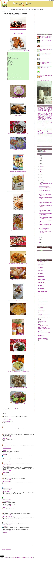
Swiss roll (41, 120)
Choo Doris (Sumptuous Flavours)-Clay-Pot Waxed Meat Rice (18, 133)
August (40, 171)
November (41, 166)
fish (42, 132)
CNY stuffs (43, 110)
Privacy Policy (34, 7)
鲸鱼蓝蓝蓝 (5, 438)
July (40, 172)
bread (51, 122)
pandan (45, 136)
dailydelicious (40, 270)
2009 (39, 242)
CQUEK (4, 450)
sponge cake (49, 140)
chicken (42, 127)
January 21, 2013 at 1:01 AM (7, 479)
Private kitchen (41, 119)
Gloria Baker (5, 477)
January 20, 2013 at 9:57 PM (7, 452)
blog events (40, 122)
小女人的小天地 (40, 307)
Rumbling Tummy (6, 491)
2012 (39, 237)
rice (51, 138)
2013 (39, 163)
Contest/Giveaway (49, 113)
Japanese (39, 116)
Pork (51, 118)
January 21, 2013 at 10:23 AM (7, 499)
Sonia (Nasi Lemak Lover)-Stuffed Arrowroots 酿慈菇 (18, 171)
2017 (39, 157)
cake (43, 125)
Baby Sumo (5, 472)
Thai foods (45, 120)
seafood (44, 139)
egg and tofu (49, 131)
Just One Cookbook (41, 279)
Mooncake (48, 117)
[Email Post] (17, 408)
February (41, 180)
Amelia (4, 415)
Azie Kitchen (40, 273)
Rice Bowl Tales (41, 288)
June (40, 174)
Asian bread (41, 107)
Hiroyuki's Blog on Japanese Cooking (43, 338)
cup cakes (41, 130)
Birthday (39, 109)
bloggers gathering (46, 122)
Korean (43, 116)
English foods (45, 114)
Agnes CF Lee (5, 466)
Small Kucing (5, 501)
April (40, 177)
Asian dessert (50, 107)
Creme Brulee (41, 222)
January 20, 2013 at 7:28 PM (7, 448)
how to (48, 133)
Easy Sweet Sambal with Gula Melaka (45, 224)
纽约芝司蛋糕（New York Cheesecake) (44, 314)
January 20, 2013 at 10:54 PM (7, 464)
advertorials (44, 121)
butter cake (49, 123)
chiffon (45, 127)
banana (48, 121)
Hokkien (51, 114)
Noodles (39, 118)
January (40, 182)
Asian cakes (45, 107)
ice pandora (40, 285)
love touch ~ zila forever (42, 298)
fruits (49, 132)
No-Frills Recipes (41, 304)
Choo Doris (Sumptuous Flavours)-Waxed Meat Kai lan (18, 351)
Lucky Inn (40, 331)
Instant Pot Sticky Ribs (41, 336)
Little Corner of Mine (6, 481)
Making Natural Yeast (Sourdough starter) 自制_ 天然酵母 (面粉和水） (44, 80)
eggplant (40, 132)
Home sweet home (40, 115)
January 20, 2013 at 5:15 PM (7, 436)
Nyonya (43, 118)
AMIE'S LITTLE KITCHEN (42, 261)
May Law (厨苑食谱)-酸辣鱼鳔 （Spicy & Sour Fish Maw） (18, 263)
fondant (47, 132)
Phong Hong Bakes (41, 276)
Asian (38, 107)
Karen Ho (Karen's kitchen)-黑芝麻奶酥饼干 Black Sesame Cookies (18, 371)
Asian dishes (40, 108)
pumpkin (39, 138)
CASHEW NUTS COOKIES (42, 321)
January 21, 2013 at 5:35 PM (7, 530)
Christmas (43, 113)
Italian (51, 115)
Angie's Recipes (41, 264)
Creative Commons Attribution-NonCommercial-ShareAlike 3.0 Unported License (23, 557)
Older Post (33, 545)
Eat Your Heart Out (41, 310)
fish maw (45, 132)
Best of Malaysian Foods (48, 108)
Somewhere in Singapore (7, 421)
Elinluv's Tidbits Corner (42, 327)
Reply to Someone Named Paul (43, 339)
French (48, 114)
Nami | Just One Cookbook (7, 516)
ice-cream (50, 133)
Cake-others (50, 110)
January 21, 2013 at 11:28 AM (7, 514)
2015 (39, 160)
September (41, 169)
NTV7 (51, 117)
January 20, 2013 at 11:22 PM (7, 470)
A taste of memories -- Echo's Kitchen (43, 324)
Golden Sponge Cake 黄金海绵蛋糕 (45, 40)
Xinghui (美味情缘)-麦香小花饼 (18, 149)
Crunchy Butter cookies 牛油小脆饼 (44, 190)
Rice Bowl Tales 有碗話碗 (7, 433)
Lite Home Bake (5, 461)
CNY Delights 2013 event (45, 109)
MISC (48, 116)
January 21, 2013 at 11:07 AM (7, 505)
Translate (44, 151)
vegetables (50, 142)
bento (51, 121)
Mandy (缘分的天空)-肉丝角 (18, 115)
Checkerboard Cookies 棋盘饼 (44, 186)
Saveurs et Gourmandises (42, 291)
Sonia (6, 557)
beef (49, 121)
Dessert (39, 114)
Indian (44, 115)
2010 (39, 240)
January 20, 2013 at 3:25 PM (7, 419)
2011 (39, 239)
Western (41, 121)
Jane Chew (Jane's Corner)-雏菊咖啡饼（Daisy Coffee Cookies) (18, 300)
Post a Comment (4, 532)
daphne (4, 454)
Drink (42, 114)
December (41, 164)
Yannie (4, 526)
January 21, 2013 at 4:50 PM (7, 524)
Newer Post (3, 545)
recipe (49, 138)
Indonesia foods (48, 115)
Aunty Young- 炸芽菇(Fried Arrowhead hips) (18, 279)
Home (18, 545)
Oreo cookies (47, 118)
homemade (45, 133)
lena (4, 496)
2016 (39, 158)
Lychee (45, 116)
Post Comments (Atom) (9, 547)
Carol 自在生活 (40, 267)
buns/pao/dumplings (41, 123)
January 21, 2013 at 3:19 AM (7, 489)
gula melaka (41, 133)
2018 (39, 155)
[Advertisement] (18, 539)
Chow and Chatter (41, 282)
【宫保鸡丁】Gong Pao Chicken (43, 325)
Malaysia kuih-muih (43, 117)
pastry (51, 136)
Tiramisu (48, 120)
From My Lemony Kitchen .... (43, 301)
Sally (4, 507)
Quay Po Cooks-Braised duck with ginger (18, 403)
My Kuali (39, 295)
